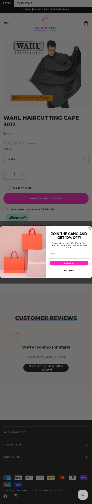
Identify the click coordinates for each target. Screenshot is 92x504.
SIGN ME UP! (69, 263)
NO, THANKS (69, 270)
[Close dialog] (89, 228)
